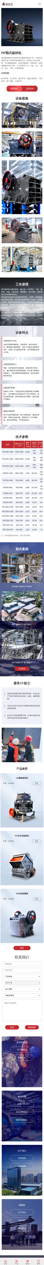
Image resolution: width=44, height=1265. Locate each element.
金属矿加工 (22, 1104)
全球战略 (22, 1166)
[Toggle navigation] (40, 4)
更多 (36, 783)
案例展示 (22, 1228)
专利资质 (22, 1158)
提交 (12, 1027)
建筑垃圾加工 (22, 1120)
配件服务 (22, 1058)
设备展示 (22, 1220)
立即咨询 (30, 89)
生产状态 (22, 1212)
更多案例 (22, 669)
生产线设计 (22, 1050)
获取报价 (14, 89)
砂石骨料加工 (22, 1112)
